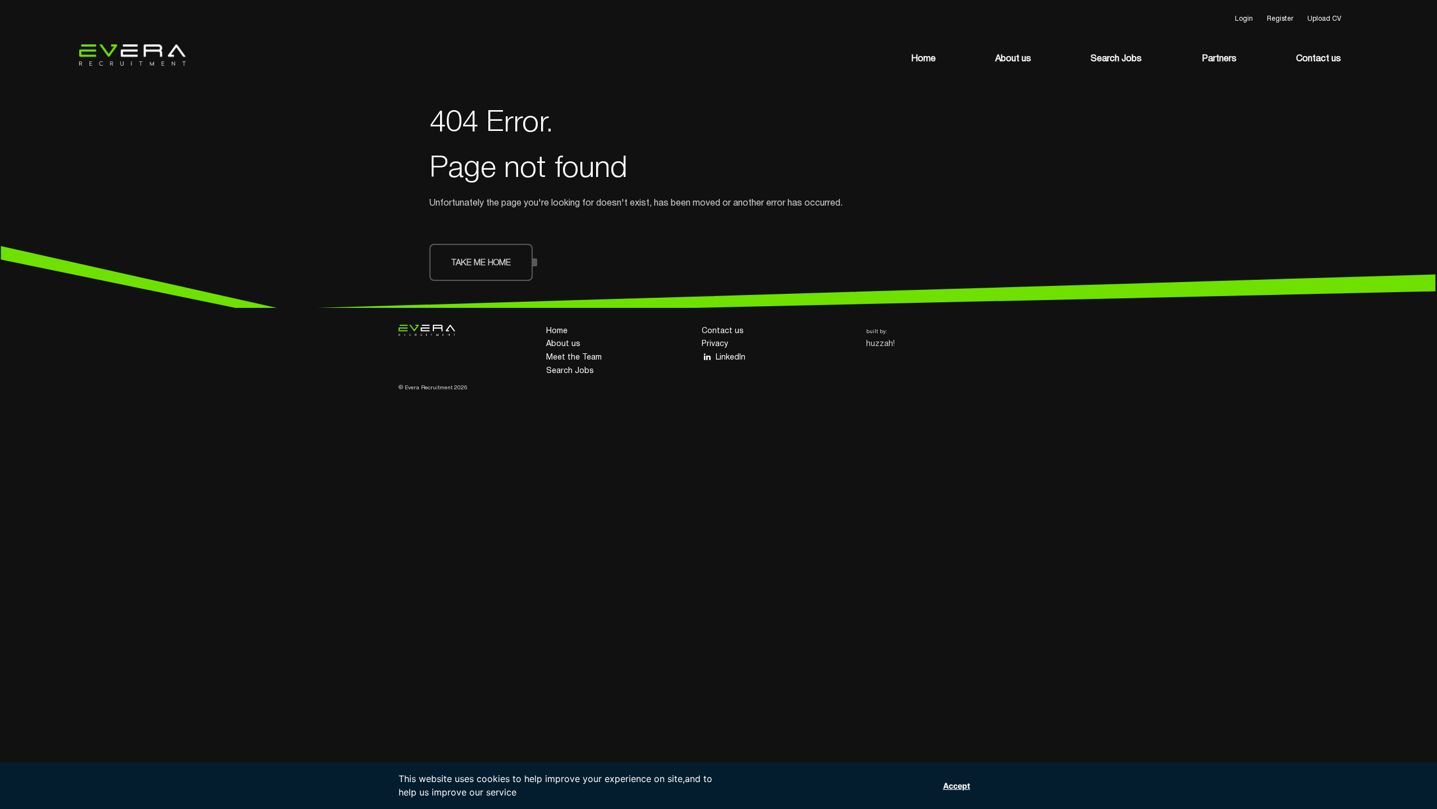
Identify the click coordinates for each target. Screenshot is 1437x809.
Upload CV (1324, 19)
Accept (956, 785)
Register (1280, 19)
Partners (1219, 59)
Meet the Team (574, 357)
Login (1244, 19)
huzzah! (880, 344)
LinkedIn (730, 357)
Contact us (1318, 59)
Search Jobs (1116, 59)
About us (1013, 59)
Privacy (715, 344)
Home (923, 59)
